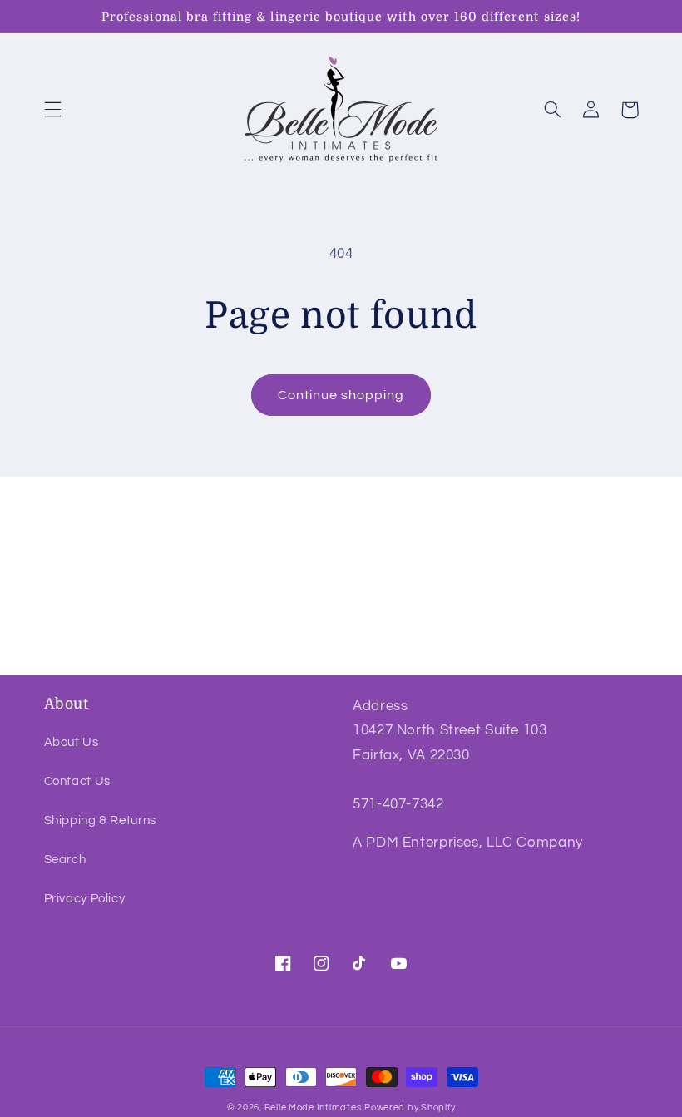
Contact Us (77, 781)
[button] (52, 110)
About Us (71, 742)
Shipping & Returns (100, 820)
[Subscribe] (478, 653)
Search (65, 859)
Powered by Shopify (409, 1107)
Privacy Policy (85, 898)
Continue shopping (341, 395)
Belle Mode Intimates (313, 1107)
